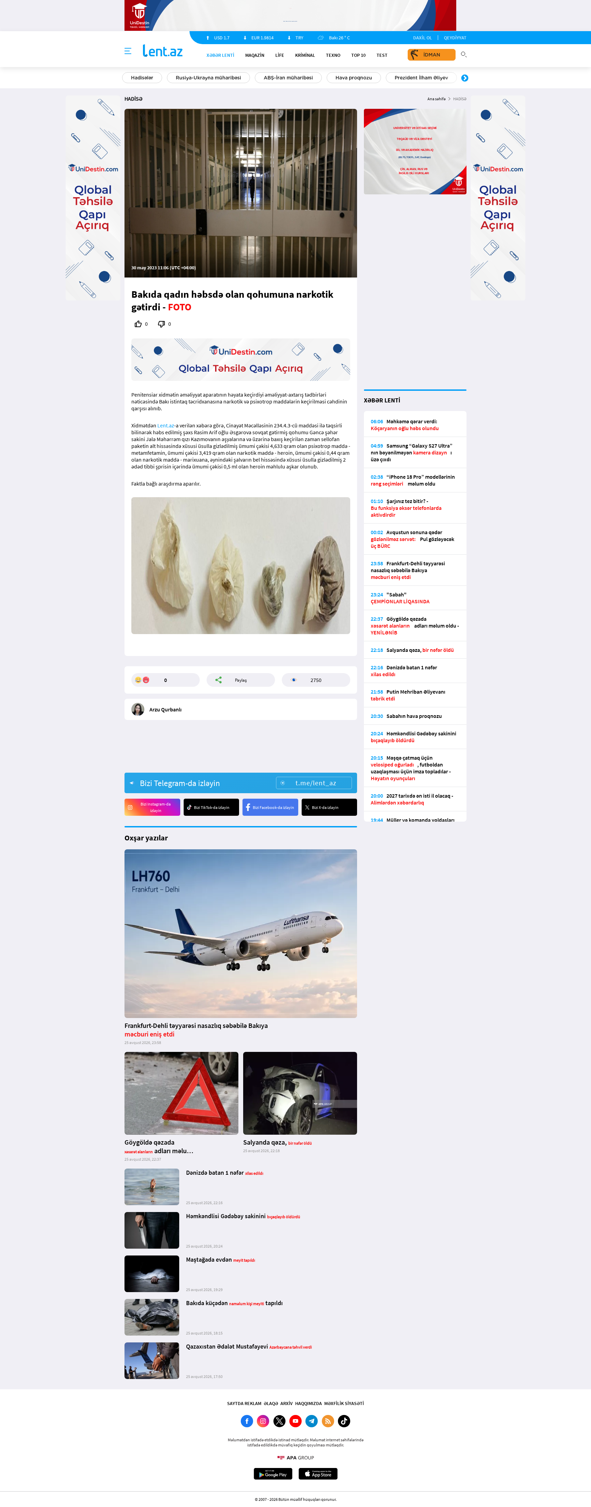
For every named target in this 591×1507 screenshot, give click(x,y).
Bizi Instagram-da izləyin (156, 807)
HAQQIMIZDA (308, 1403)
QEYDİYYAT (455, 38)
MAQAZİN (254, 55)
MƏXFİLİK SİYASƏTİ (344, 1403)
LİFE (279, 55)
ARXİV (286, 1403)
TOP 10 (358, 55)
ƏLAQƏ (271, 1403)
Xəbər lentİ (220, 55)
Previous (126, 78)
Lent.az (165, 425)
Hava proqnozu (354, 77)
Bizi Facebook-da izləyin (273, 807)
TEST (382, 55)
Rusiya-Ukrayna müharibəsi (208, 77)
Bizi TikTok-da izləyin (211, 807)
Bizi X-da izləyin (325, 807)
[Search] (464, 53)
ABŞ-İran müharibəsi (288, 77)
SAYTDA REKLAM (244, 1403)
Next (465, 78)
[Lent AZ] (163, 51)
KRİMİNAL (305, 55)
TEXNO (333, 55)
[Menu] (127, 51)
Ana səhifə (437, 98)
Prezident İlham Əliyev (421, 77)
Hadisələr (142, 77)
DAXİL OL (422, 38)
